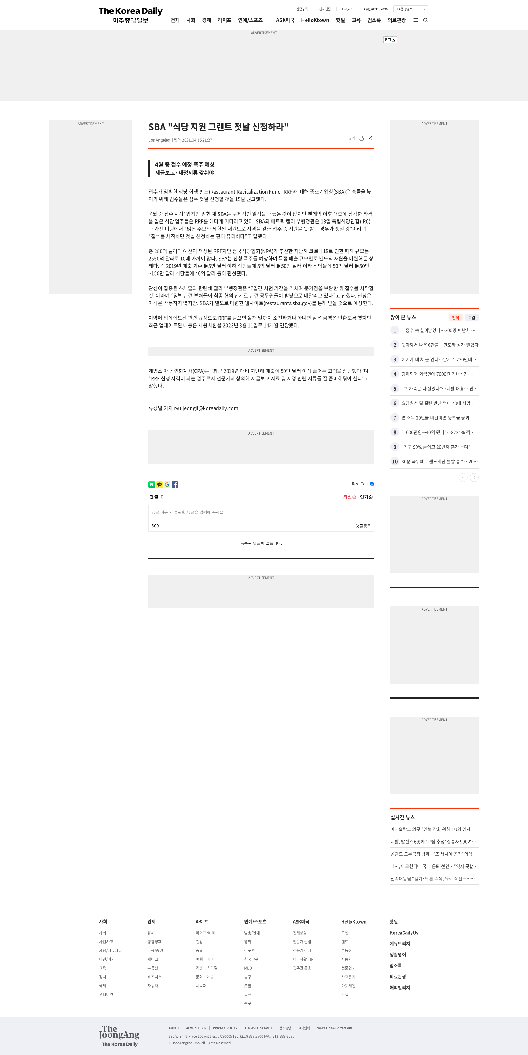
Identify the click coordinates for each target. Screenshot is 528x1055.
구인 (344, 932)
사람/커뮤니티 (110, 950)
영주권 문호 (302, 968)
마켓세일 (348, 985)
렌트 (344, 941)
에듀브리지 (400, 943)
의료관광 (397, 20)
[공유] (370, 138)
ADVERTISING (196, 1028)
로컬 (471, 317)
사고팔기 (348, 976)
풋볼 (247, 985)
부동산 (152, 968)
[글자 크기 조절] (352, 138)
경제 (206, 20)
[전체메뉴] (416, 20)
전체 (175, 20)
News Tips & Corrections (334, 1028)
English (347, 9)
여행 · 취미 (205, 959)
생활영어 (398, 954)
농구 (247, 976)
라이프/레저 (205, 932)
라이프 (225, 20)
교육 (356, 20)
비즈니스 (154, 976)
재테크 (152, 959)
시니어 (201, 985)
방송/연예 (252, 932)
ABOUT (174, 1028)
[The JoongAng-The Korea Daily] (119, 1036)
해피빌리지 (400, 987)
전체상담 (300, 932)
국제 (102, 985)
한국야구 (251, 959)
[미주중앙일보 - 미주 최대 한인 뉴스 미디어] (131, 15)
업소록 (374, 20)
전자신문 (325, 9)
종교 (199, 950)
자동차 (152, 985)
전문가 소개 (302, 950)
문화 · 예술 (205, 976)
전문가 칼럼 (302, 941)
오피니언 (106, 994)
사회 (191, 20)
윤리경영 (285, 1028)
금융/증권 (155, 950)
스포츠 (249, 950)
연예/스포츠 (250, 20)
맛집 (344, 994)
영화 (247, 941)
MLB (248, 968)
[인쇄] (361, 138)
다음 (474, 477)
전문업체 (348, 968)
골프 (247, 994)
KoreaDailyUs (404, 932)
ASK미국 (285, 20)
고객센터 (304, 1028)
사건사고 (106, 941)
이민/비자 (107, 959)
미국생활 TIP (303, 959)
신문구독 (302, 9)
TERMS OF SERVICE (258, 1028)
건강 (199, 941)
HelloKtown (315, 20)
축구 (247, 1003)
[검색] (425, 20)
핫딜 (340, 20)
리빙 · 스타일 (207, 968)
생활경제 (154, 941)
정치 (102, 976)
